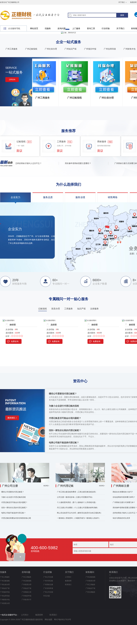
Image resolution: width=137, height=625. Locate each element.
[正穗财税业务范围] (68, 33)
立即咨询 (12, 80)
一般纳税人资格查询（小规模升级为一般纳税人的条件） (78, 518)
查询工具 (91, 28)
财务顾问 (90, 572)
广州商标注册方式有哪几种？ (118, 163)
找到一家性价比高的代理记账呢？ (65, 430)
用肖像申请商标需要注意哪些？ (70, 163)
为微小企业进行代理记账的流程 (64, 406)
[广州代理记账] (80, 464)
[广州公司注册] (24, 464)
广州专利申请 (48, 588)
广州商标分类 (26, 592)
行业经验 (106, 28)
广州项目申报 (90, 49)
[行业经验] (22, 390)
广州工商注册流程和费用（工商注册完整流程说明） (77, 492)
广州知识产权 (70, 49)
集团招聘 (68, 581)
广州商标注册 (48, 584)
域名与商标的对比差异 (121, 518)
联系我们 (68, 584)
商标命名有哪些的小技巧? (123, 492)
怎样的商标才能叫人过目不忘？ (20, 163)
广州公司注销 (48, 592)
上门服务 (76, 28)
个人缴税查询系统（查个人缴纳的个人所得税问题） (77, 502)
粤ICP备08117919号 (62, 619)
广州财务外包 (129, 49)
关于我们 (121, 2)
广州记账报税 (31, 49)
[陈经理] (128, 320)
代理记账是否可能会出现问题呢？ (65, 418)
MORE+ (46, 486)
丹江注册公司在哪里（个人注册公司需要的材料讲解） (78, 508)
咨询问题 (62, 28)
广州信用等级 (110, 49)
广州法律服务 (90, 592)
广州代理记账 (48, 581)
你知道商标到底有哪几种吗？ (124, 497)
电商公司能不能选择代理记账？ (64, 442)
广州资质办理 (5, 603)
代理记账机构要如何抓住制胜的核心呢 (16, 518)
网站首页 (34, 28)
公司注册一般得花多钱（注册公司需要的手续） (75, 497)
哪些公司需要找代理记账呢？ (63, 393)
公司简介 (68, 577)
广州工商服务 (11, 49)
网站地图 (48, 619)
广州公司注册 (48, 577)
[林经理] (49, 320)
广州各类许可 (26, 600)
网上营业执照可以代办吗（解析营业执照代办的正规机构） (79, 513)
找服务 (48, 28)
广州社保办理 (51, 49)
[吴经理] (8, 320)
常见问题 (46, 596)
